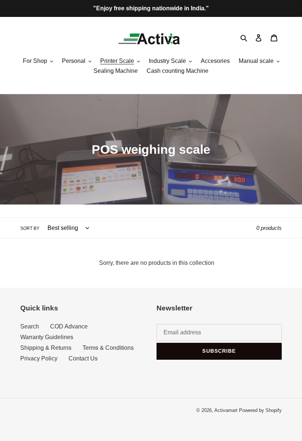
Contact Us (83, 358)
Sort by (29, 228)
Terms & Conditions (108, 348)
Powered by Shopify (260, 410)
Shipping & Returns (45, 348)
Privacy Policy (38, 358)
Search (29, 326)
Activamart (226, 410)
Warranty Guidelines (46, 337)
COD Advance (69, 326)
